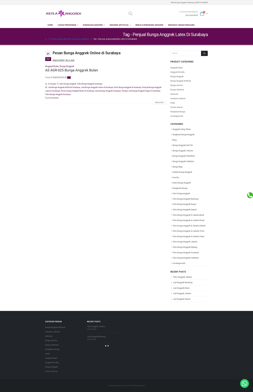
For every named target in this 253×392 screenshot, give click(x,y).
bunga (53, 84)
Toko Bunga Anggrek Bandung (186, 199)
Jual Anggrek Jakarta (182, 293)
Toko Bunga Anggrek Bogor (184, 204)
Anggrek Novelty (177, 72)
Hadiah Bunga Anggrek (182, 172)
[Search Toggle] (130, 14)
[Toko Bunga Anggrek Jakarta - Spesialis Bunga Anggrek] (63, 13)
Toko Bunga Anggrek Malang (185, 247)
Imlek (172, 103)
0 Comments (53, 98)
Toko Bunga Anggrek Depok (185, 209)
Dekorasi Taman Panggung (181, 25)
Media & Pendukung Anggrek (149, 25)
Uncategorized (176, 116)
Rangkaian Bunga (177, 112)
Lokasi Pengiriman (67, 25)
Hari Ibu (176, 177)
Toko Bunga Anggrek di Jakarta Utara (188, 236)
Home (50, 25)
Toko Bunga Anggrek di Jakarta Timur (188, 231)
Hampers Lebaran (178, 98)
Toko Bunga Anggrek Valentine (186, 258)
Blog (175, 140)
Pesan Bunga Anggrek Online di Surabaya (86, 53)
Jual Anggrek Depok (181, 299)
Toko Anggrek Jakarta (182, 277)
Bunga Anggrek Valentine (183, 161)
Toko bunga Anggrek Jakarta (185, 242)
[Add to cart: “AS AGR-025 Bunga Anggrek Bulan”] (69, 77)
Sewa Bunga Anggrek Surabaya (108, 91)
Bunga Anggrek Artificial (180, 81)
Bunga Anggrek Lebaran (183, 151)
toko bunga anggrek (68, 84)
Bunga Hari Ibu (176, 85)
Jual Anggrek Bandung (182, 282)
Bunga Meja (178, 167)
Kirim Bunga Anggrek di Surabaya (127, 87)
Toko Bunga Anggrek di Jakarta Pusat (188, 220)
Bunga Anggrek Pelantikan (184, 156)
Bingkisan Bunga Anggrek (184, 134)
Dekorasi (174, 94)
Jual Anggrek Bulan (181, 288)
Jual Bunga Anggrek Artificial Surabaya (64, 87)
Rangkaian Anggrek (93, 25)
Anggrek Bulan (52, 66)
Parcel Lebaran (176, 107)
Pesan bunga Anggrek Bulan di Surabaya (77, 91)
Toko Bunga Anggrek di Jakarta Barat (188, 215)
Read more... (160, 102)
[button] (103, 346)
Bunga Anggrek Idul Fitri (183, 145)
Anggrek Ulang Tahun (182, 129)
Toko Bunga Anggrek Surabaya (89, 84)
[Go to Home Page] (46, 39)
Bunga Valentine (177, 90)
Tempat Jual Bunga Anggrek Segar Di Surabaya (141, 91)
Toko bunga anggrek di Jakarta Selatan (189, 226)
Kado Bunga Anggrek (182, 183)
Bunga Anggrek (67, 66)
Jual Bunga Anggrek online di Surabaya (97, 87)
